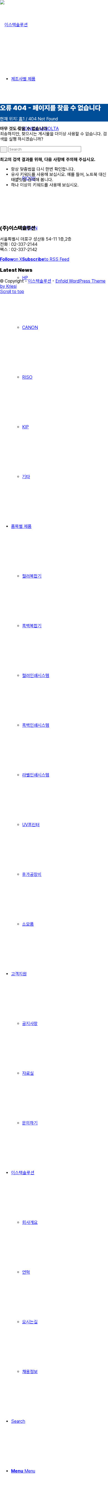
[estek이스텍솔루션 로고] (14, 24)
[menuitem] (65, 327)
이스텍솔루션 (39, 281)
